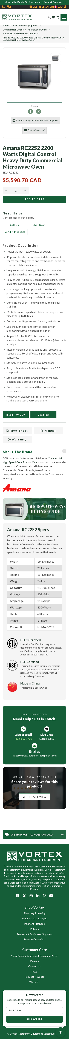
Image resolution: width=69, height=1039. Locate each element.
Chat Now (39, 225)
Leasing (43, 414)
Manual (50, 430)
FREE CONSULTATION (9, 6)
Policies (34, 928)
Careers (34, 961)
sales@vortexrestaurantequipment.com (35, 755)
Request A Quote (34, 976)
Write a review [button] (35, 796)
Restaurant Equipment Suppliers (35, 934)
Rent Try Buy (15, 414)
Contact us (34, 966)
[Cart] (57, 17)
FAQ (34, 971)
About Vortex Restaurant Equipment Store (34, 955)
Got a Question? (36, 130)
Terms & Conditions (35, 939)
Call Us (14, 225)
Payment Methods (34, 923)
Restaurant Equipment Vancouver (36, 1033)
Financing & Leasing (34, 913)
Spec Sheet (19, 430)
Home (6, 25)
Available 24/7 (46, 738)
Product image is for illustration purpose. (37, 120)
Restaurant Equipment (25, 25)
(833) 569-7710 (3, 6)
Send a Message (15, 231)
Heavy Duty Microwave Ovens (19, 33)
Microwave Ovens (38, 30)
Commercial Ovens (13, 30)
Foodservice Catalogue (34, 918)
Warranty (19, 439)
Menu (64, 17)
